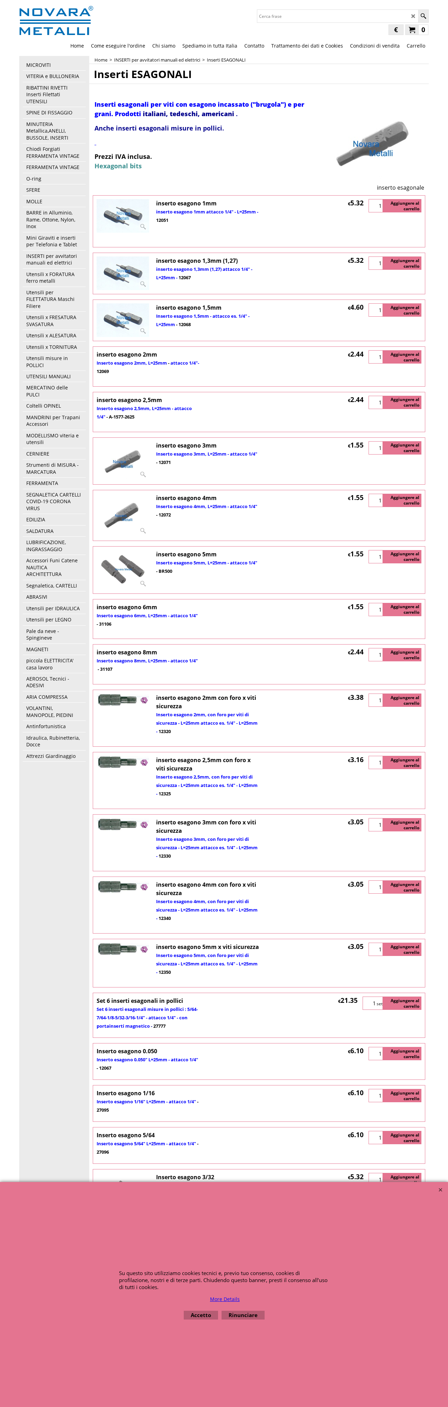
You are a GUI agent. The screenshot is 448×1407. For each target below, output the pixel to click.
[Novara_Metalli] (56, 20)
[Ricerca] (423, 16)
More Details (225, 1299)
